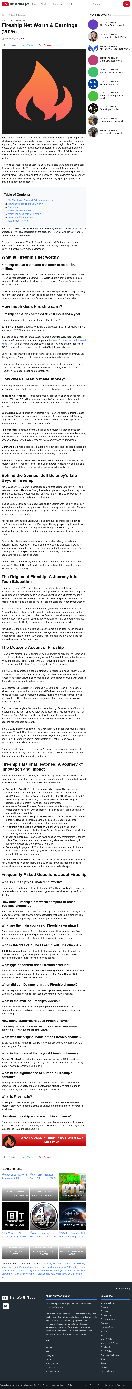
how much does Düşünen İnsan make (21, 1267)
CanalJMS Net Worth (111, 60)
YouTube (45, 4)
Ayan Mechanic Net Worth (44, 1223)
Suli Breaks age (41, 1273)
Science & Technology (18, 15)
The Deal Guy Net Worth (112, 25)
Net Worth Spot (19, 4)
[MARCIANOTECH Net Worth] (93, 47)
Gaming (104, 1323)
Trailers (104, 1366)
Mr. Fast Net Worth (109, 84)
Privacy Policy (52, 1363)
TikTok (69, 4)
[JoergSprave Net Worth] (93, 120)
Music (103, 1335)
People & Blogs (107, 1346)
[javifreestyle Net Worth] (93, 131)
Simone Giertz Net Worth (113, 36)
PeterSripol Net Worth (111, 109)
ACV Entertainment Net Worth (72, 1253)
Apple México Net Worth (112, 72)
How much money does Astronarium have (63, 1267)
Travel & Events (107, 1370)
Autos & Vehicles (108, 1303)
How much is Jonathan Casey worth (20, 1270)
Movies (104, 1331)
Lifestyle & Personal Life (20, 217)
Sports (103, 1362)
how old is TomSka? (61, 1273)
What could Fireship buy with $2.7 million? (52, 1140)
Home (4, 15)
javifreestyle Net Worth (111, 132)
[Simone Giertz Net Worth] (93, 36)
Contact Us (50, 1367)
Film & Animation (108, 1319)
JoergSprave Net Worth (112, 121)
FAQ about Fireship (18, 220)
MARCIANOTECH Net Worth (115, 48)
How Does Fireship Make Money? (25, 203)
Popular (35, 4)
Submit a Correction (54, 1371)
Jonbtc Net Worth (73, 1196)
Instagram (58, 4)
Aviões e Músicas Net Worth (44, 1253)
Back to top (124, 1288)
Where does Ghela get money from (58, 1270)
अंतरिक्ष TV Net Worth (73, 1225)
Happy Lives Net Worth (15, 1196)
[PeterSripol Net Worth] (93, 108)
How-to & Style (107, 1327)
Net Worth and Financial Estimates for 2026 (30, 200)
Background (14, 207)
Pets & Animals (107, 1350)
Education (105, 1311)
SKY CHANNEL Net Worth (44, 1196)
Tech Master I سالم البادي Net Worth (115, 97)
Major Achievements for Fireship (24, 213)
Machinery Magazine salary (56, 1263)
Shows (104, 1358)
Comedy (104, 1307)
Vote (48, 1351)
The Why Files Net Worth (15, 1253)
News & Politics (107, 1338)
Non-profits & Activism (110, 1342)
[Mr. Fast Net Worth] (93, 83)
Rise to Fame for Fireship (21, 210)
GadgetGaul (78, 1263)
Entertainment (107, 1315)
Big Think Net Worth (15, 1225)
